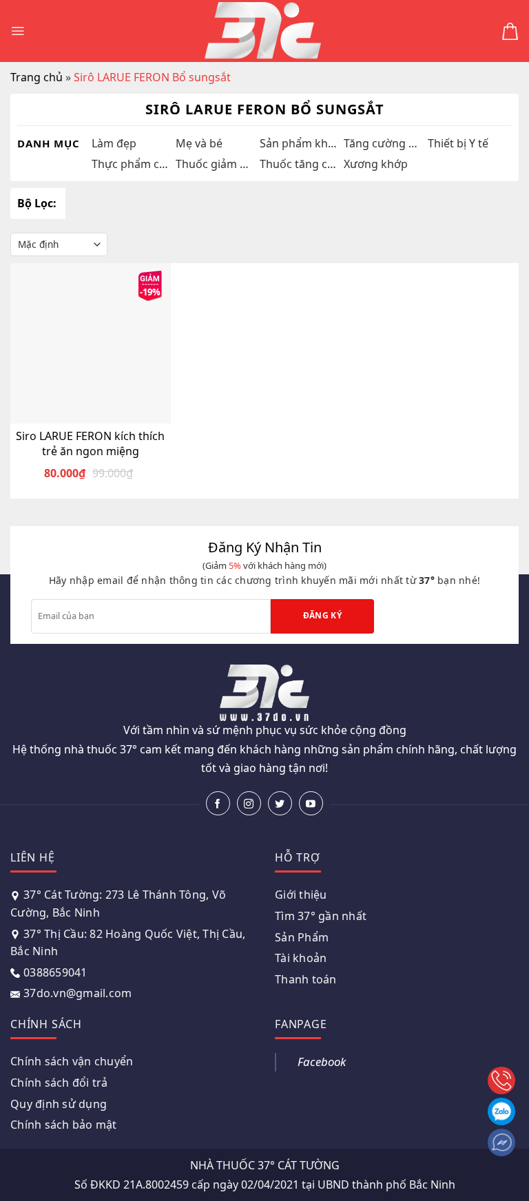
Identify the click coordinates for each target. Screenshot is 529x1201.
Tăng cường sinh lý (382, 143)
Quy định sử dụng (58, 1103)
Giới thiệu (301, 894)
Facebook (322, 1061)
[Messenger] (501, 1142)
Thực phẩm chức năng (130, 163)
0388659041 (55, 972)
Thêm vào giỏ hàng (99, 411)
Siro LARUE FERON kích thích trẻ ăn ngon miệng (90, 443)
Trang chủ (36, 77)
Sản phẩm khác (298, 143)
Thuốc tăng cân (298, 163)
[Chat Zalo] (501, 1111)
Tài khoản (300, 957)
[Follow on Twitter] (280, 803)
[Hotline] (501, 1080)
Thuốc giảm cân (214, 163)
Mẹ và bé (199, 143)
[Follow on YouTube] (311, 803)
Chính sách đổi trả (59, 1082)
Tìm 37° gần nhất (320, 915)
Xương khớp (376, 163)
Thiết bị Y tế (458, 143)
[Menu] (17, 31)
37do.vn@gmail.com (77, 993)
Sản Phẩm (302, 937)
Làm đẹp (114, 143)
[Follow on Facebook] (218, 803)
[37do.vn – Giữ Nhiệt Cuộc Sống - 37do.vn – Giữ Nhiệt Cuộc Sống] (263, 31)
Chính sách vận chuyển (71, 1061)
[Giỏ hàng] (510, 31)
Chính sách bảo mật (63, 1124)
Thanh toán (306, 979)
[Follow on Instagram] (249, 803)
